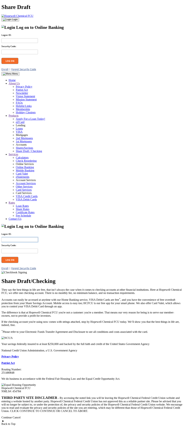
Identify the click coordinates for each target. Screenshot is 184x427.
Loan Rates (22, 205)
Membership (23, 109)
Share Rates (22, 209)
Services (13, 154)
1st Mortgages (24, 141)
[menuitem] (96, 80)
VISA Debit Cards (26, 199)
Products (14, 115)
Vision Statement (25, 96)
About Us (14, 83)
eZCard (20, 122)
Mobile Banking (25, 170)
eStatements (22, 176)
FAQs (19, 102)
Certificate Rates (25, 212)
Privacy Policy (24, 86)
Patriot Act (22, 89)
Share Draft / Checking (29, 151)
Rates (12, 202)
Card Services (24, 189)
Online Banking (25, 167)
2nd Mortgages (24, 138)
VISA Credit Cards (27, 196)
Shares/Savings (24, 147)
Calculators (22, 157)
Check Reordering (26, 160)
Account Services (26, 183)
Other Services (24, 186)
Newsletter (22, 93)
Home (12, 80)
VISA (19, 131)
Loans (19, 128)
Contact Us (15, 218)
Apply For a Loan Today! (30, 118)
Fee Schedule (23, 215)
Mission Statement (26, 99)
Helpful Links (24, 105)
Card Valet (22, 173)
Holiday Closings (26, 112)
